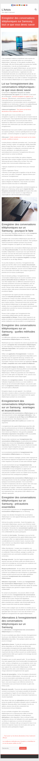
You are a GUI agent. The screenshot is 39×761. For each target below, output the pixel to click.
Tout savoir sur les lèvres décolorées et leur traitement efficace (19, 736)
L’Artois (6, 9)
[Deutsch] (19, 5)
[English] (15, 5)
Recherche (23, 748)
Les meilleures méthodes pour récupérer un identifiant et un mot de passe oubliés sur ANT (19, 742)
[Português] (24, 5)
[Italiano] (22, 5)
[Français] (12, 5)
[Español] (17, 5)
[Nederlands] (26, 5)
